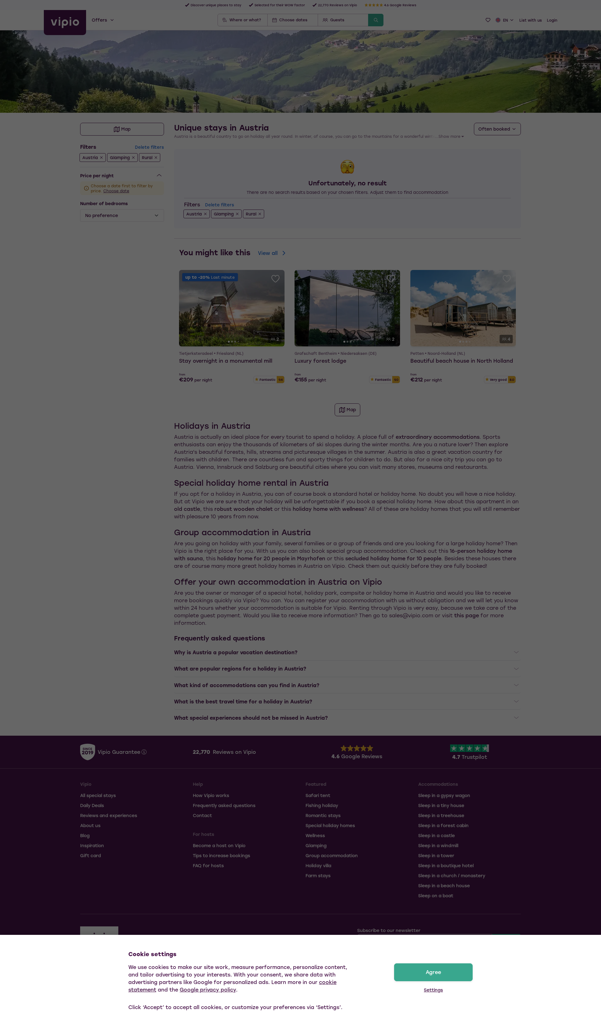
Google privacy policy (208, 989)
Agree (433, 972)
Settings (433, 990)
